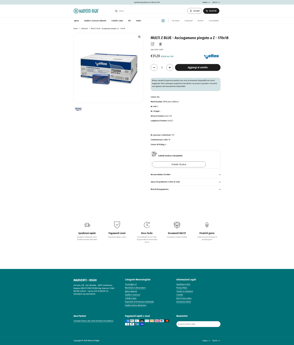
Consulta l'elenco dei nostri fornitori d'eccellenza (93, 321)
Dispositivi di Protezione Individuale (139, 302)
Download (188, 21)
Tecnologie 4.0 (131, 284)
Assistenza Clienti (183, 302)
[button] (211, 11)
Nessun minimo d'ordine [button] (160, 174)
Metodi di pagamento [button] (160, 189)
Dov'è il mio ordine (183, 298)
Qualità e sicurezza (132, 295)
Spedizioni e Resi (183, 284)
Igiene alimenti (131, 291)
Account (196, 11)
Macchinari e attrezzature (135, 288)
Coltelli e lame (130, 298)
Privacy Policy (181, 288)
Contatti (179, 295)
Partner (201, 21)
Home (76, 28)
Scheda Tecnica (178, 164)
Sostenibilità (214, 21)
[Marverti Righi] (86, 11)
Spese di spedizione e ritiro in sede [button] (165, 182)
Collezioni (84, 28)
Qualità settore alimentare (135, 305)
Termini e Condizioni (184, 291)
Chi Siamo (176, 21)
